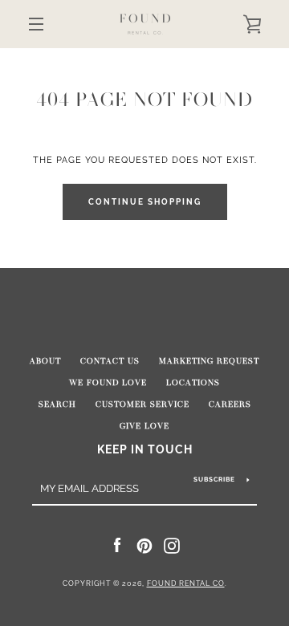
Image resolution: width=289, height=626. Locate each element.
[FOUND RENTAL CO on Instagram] (172, 545)
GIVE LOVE (144, 426)
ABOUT (45, 361)
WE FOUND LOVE (108, 383)
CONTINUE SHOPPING (144, 201)
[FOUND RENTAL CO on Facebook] (117, 545)
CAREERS (230, 404)
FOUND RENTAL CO (186, 583)
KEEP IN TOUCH (145, 449)
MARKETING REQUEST (209, 361)
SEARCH (57, 404)
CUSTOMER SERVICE (142, 404)
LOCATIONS (193, 383)
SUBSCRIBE (214, 479)
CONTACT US (110, 361)
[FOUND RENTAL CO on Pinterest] (144, 545)
